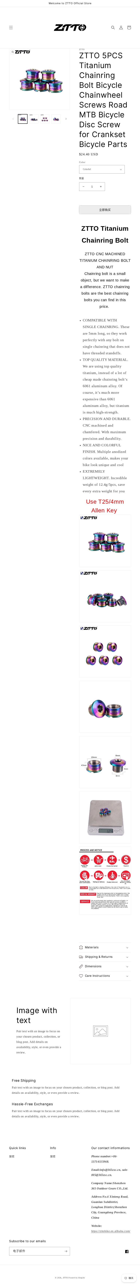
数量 (81, 178)
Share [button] (86, 985)
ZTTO (65, 1278)
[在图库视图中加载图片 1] (22, 119)
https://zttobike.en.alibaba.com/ (110, 1231)
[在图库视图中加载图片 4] (56, 119)
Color (82, 162)
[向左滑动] (13, 119)
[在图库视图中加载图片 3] (45, 119)
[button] (11, 28)
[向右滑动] (66, 119)
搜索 (11, 1156)
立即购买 (105, 209)
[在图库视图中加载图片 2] (33, 119)
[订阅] (66, 1251)
